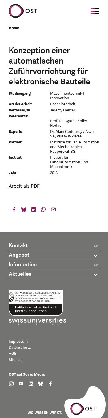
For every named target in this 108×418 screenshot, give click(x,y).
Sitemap (16, 359)
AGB (12, 353)
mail (53, 211)
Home (14, 28)
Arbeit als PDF (24, 186)
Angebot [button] (19, 255)
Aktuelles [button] (20, 274)
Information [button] (23, 264)
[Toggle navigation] (95, 11)
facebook (14, 211)
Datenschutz (20, 347)
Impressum (18, 341)
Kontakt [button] (18, 245)
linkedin (33, 211)
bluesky (23, 211)
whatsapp (43, 211)
